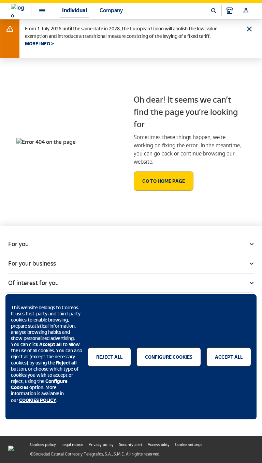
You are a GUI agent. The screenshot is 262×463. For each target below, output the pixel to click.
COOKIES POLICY (37, 400)
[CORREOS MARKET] (229, 10)
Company (111, 10)
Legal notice (72, 444)
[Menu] (36, 10)
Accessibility (159, 444)
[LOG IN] (246, 10)
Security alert (130, 444)
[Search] (213, 10)
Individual (74, 10)
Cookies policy (43, 444)
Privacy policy (101, 444)
